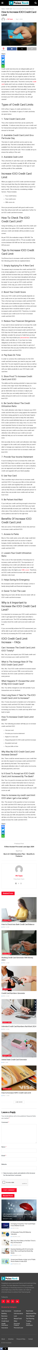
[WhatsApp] (19, 66)
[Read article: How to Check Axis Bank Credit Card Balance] (19, 909)
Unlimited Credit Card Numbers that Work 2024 (18, 1026)
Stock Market (30, 1316)
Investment (17, 1311)
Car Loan (4, 1318)
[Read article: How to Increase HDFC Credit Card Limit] (19, 1078)
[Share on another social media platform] (32, 48)
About (3, 1339)
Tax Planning (30, 1318)
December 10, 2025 (16, 1245)
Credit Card (9, 9)
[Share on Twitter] (22, 48)
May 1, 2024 (19, 19)
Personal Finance (17, 1324)
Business (4, 1316)
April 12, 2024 (5, 962)
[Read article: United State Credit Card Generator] (19, 1044)
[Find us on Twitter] (8, 1301)
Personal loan (18, 1328)
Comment (5, 1122)
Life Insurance (18, 1313)
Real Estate (29, 1311)
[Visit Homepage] (19, 3)
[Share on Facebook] (12, 48)
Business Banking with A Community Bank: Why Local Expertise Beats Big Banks (22, 1251)
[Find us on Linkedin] (17, 1301)
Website (4, 1164)
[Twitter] (19, 59)
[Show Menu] (2, 3)
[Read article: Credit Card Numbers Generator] (19, 978)
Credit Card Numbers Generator (13, 993)
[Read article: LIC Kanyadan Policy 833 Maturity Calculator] (5, 1234)
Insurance (4, 1328)
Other (15, 1321)
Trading (28, 1321)
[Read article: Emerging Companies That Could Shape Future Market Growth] (5, 1225)
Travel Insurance (29, 1324)
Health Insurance (4, 1324)
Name (4, 1147)
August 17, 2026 (8, 1218)
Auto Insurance (6, 1311)
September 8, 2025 (16, 1263)
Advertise (10, 1339)
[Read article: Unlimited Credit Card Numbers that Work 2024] (19, 1011)
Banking (4, 1313)
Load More (19, 1102)
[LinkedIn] (19, 63)
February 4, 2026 (16, 1236)
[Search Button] (36, 3)
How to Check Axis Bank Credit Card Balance (17, 924)
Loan (15, 1316)
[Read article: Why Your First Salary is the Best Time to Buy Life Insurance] (5, 1242)
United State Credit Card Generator (14, 1060)
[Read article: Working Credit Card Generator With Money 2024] (19, 942)
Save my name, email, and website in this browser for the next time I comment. (19, 1174)
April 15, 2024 (5, 927)
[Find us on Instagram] (13, 1301)
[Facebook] (19, 56)
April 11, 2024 (5, 1095)
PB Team (10, 19)
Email (3, 1156)
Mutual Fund (18, 1318)
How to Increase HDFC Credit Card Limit (16, 1093)
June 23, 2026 (15, 1228)
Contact (30, 1339)
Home (3, 9)
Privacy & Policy (21, 1339)
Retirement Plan (31, 1313)
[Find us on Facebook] (3, 1301)
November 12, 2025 (16, 1255)
